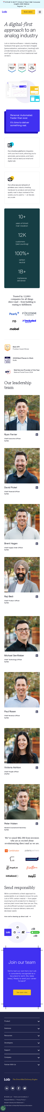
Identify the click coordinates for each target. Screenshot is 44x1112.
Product (7, 1021)
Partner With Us (10, 1065)
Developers (8, 1043)
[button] (39, 12)
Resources (8, 1036)
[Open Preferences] (3, 1108)
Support (7, 1050)
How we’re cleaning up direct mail (16, 916)
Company (7, 1057)
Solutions (7, 1028)
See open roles (22, 992)
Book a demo (28, 12)
